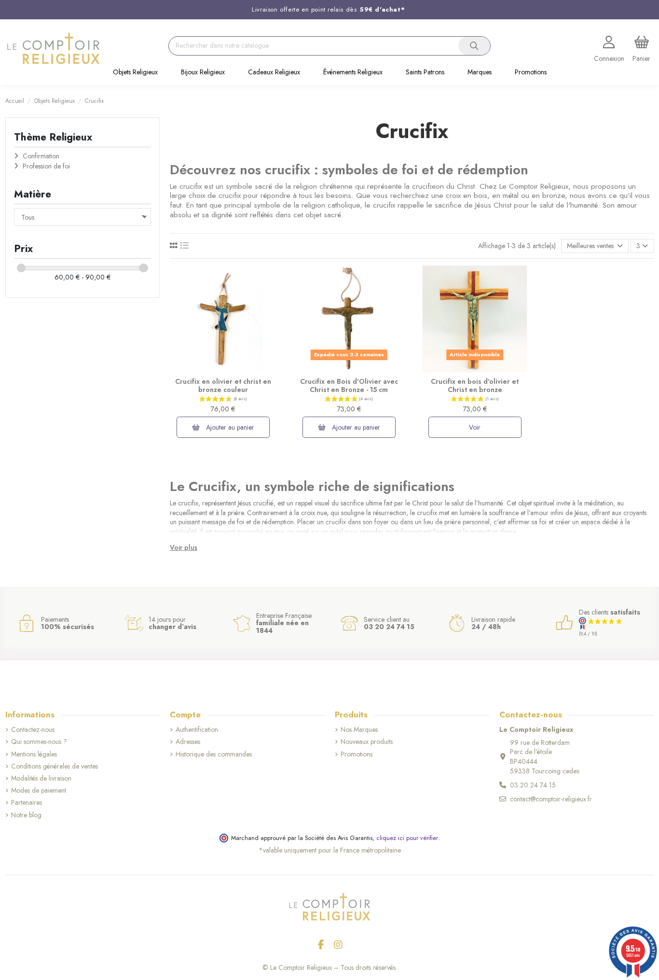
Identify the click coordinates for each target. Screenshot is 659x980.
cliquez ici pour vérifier (407, 838)
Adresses (188, 741)
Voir (475, 427)
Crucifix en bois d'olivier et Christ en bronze (475, 385)
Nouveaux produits (367, 741)
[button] (135, 73)
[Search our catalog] (474, 46)
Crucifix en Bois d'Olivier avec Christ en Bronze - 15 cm (349, 385)
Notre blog (26, 815)
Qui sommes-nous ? (39, 741)
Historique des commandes (214, 754)
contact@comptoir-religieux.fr (551, 799)
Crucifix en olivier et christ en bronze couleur (223, 385)
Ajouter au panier (229, 427)
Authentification (197, 729)
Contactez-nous (33, 729)
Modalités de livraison (41, 778)
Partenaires (26, 802)
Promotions (356, 754)
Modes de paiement (38, 790)
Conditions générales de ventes (54, 766)
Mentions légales (34, 754)
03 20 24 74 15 (533, 785)
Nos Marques (359, 729)
